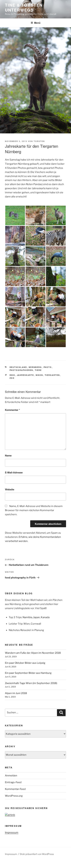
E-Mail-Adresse (14, 472)
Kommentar (12, 410)
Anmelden (11, 775)
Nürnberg (35, 367)
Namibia (27, 617)
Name (8, 455)
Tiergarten (52, 375)
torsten (39, 141)
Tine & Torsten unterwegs (24, 7)
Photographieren (21, 370)
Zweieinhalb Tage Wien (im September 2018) (31, 683)
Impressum (11, 832)
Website (9, 489)
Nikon (39, 375)
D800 (12, 375)
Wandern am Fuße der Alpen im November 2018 (33, 652)
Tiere (38, 370)
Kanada (45, 617)
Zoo (12, 378)
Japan (36, 617)
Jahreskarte (25, 375)
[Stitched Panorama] (56, 337)
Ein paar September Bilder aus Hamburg (28, 672)
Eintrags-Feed (13, 782)
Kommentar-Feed (15, 789)
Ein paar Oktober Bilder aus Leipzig (25, 662)
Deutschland (18, 367)
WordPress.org (14, 795)
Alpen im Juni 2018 (16, 693)
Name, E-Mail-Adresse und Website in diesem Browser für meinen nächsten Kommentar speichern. (34, 510)
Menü (37, 22)
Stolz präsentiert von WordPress (37, 854)
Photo (48, 367)
